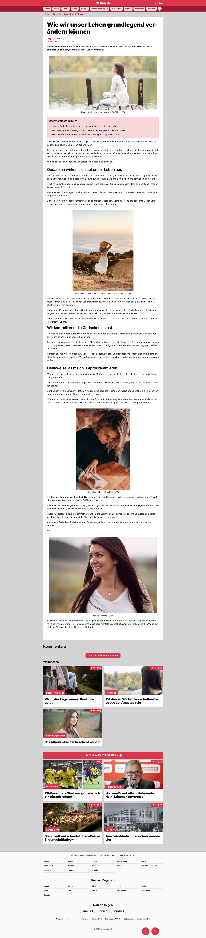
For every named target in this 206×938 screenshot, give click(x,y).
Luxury (119, 886)
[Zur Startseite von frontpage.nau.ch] (103, 3)
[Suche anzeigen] (156, 2)
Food (46, 891)
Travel (94, 891)
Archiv (95, 870)
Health (46, 886)
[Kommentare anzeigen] (155, 931)
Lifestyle (57, 14)
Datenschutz (97, 919)
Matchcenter (122, 861)
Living (70, 886)
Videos (71, 866)
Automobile (121, 891)
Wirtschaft (48, 866)
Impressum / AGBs (113, 919)
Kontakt (85, 919)
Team (69, 919)
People (143, 861)
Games (119, 866)
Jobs (76, 919)
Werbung (59, 919)
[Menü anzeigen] (161, 3)
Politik (70, 861)
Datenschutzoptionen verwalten (137, 919)
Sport (94, 861)
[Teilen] (145, 931)
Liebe (94, 886)
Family (143, 886)
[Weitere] (160, 9)
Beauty (47, 895)
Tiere (70, 891)
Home (48, 14)
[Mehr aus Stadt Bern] (103, 755)
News (46, 861)
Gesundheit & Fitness (73, 14)
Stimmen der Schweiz (149, 866)
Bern (56, 41)
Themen (71, 870)
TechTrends (145, 891)
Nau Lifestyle (60, 38)
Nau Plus (96, 866)
